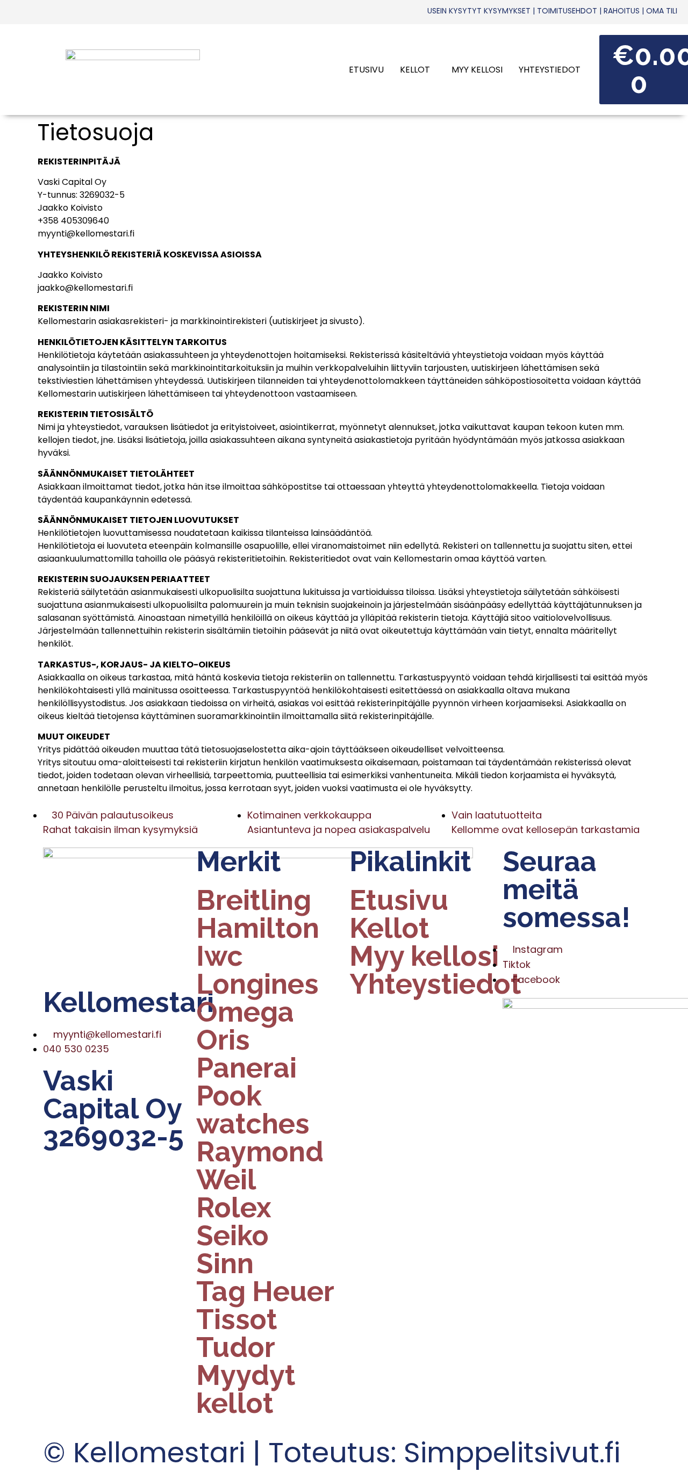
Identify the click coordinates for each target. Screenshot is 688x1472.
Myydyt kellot (246, 1389)
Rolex (233, 1208)
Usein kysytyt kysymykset (479, 10)
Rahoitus (622, 10)
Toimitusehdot (567, 10)
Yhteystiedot (549, 69)
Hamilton (257, 928)
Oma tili (661, 10)
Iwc (219, 956)
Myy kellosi (477, 69)
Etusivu (366, 69)
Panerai (246, 1068)
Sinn (225, 1263)
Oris (223, 1040)
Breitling (253, 900)
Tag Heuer (265, 1291)
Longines (257, 984)
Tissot (236, 1319)
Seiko (232, 1236)
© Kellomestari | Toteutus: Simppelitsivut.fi (331, 1452)
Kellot (415, 69)
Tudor (235, 1347)
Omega (245, 1012)
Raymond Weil (260, 1166)
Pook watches (253, 1110)
